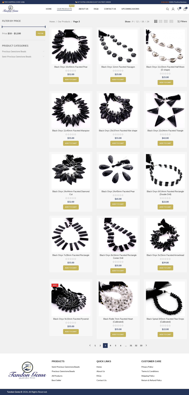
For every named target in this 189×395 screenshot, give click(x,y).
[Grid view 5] (166, 21)
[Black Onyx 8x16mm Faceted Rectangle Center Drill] (118, 235)
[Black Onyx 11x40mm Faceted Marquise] (70, 110)
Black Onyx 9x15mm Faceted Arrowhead (165, 255)
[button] (71, 79)
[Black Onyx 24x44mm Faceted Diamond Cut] (70, 171)
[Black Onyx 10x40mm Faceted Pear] (70, 47)
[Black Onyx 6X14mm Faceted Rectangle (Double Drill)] (165, 171)
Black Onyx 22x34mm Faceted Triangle (165, 130)
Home (52, 21)
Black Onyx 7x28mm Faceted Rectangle (70, 255)
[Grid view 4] (160, 21)
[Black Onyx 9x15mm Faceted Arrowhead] (165, 235)
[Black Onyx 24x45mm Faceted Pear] (118, 171)
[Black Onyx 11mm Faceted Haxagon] (118, 47)
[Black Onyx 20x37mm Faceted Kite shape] (118, 110)
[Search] (167, 9)
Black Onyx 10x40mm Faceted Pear (70, 67)
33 (141, 345)
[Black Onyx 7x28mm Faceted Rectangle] (70, 235)
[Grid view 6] (171, 21)
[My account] (173, 9)
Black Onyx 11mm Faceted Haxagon (118, 67)
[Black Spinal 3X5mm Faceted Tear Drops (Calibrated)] (165, 299)
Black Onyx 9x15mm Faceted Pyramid (71, 319)
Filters (184, 21)
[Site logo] (10, 8)
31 (131, 345)
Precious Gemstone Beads (14, 51)
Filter (40, 33)
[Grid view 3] (155, 21)
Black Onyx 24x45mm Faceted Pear (118, 191)
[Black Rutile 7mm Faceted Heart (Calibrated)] (118, 299)
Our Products (64, 21)
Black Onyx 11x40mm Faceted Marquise (70, 130)
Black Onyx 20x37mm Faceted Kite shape (118, 130)
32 (136, 345)
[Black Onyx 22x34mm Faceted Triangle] (165, 110)
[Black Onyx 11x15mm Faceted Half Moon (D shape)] (165, 47)
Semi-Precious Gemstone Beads (16, 56)
